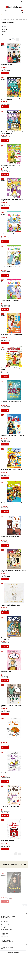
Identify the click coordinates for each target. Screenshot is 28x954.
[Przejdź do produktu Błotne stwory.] (14, 761)
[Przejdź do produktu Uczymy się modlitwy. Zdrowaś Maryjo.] (14, 255)
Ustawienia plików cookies (7, 941)
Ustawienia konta (5, 926)
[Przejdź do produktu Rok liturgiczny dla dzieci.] (14, 53)
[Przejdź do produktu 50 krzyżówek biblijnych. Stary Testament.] (14, 458)
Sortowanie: (3, 31)
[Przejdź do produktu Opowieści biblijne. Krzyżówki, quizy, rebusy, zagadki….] (14, 356)
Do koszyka (5, 73)
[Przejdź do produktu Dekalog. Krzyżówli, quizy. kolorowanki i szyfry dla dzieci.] (14, 188)
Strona (10, 39)
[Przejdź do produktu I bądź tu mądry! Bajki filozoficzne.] (14, 795)
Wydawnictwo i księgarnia (7, 947)
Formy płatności (4, 933)
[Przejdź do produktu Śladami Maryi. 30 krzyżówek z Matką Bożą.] (14, 424)
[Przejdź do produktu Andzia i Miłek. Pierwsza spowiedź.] (14, 525)
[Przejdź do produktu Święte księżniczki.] (14, 660)
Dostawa (3, 934)
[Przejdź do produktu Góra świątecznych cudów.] (14, 829)
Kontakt (2, 948)
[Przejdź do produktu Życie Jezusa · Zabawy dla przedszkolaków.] (14, 491)
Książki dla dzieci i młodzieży (21, 19)
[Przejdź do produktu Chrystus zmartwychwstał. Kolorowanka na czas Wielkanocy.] (14, 559)
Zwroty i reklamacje (5, 917)
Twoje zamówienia (5, 924)
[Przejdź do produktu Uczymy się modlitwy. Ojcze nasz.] (14, 221)
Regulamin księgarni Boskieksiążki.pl (9, 916)
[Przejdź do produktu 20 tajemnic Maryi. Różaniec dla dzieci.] (14, 390)
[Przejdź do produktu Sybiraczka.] (14, 882)
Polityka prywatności (5, 940)
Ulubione (3, 927)
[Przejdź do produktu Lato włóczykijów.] (14, 728)
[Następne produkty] (15, 853)
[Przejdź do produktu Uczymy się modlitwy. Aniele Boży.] (14, 289)
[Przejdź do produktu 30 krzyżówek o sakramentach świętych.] (14, 323)
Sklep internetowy (12, 952)
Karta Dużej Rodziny (5, 919)
